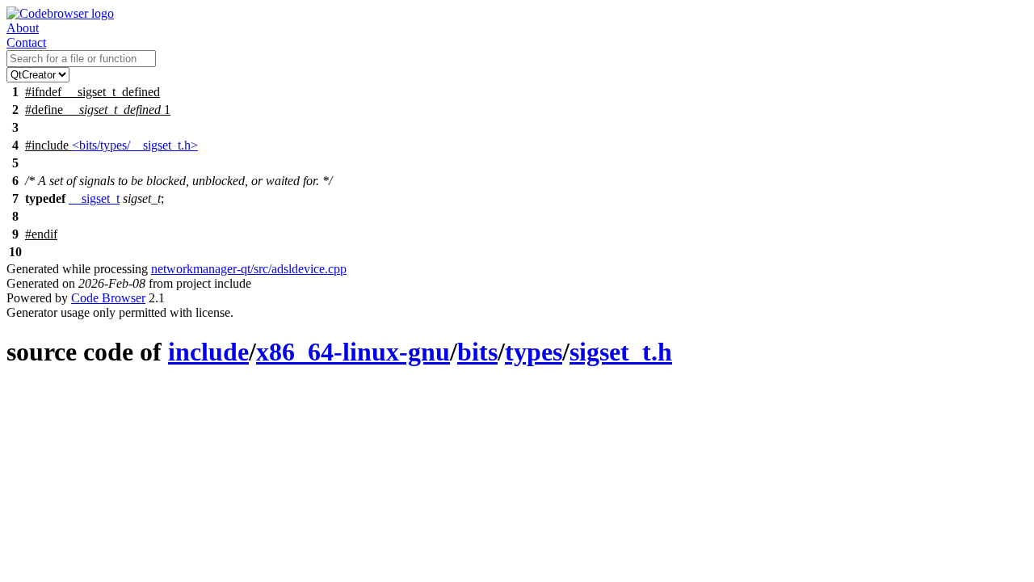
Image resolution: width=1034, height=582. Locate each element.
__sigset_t (94, 198)
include (208, 351)
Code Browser (108, 298)
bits (477, 351)
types (533, 351)
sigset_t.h (621, 351)
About (22, 28)
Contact (26, 42)
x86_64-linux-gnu (353, 351)
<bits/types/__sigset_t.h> (135, 145)
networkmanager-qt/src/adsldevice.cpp (249, 269)
